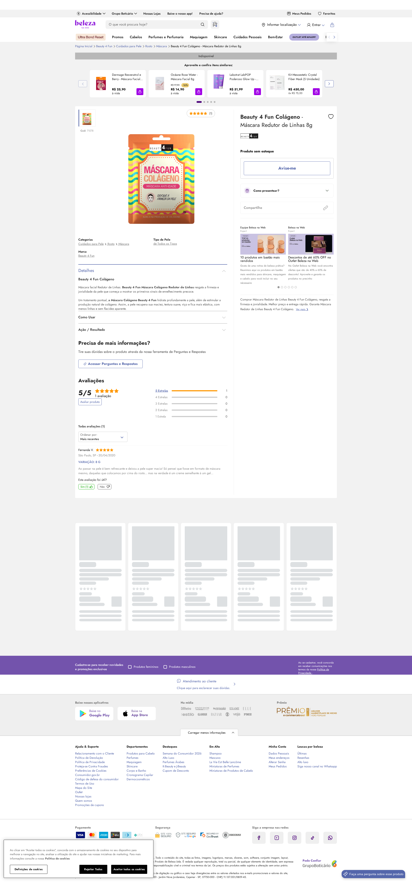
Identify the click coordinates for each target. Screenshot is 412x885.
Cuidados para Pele (129, 46)
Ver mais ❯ (302, 309)
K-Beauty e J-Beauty (174, 766)
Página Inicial (84, 46)
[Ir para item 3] (208, 102)
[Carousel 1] (278, 287)
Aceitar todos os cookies (129, 869)
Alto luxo (302, 762)
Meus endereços (279, 758)
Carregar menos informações (207, 732)
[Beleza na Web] (85, 25)
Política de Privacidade (90, 762)
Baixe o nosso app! (179, 13)
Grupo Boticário (122, 13)
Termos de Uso (84, 783)
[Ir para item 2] (204, 102)
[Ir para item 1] (199, 102)
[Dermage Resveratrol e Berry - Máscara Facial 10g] (100, 84)
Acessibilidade (91, 13)
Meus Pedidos (301, 13)
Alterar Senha (277, 762)
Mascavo (215, 758)
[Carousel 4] (289, 287)
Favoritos (329, 13)
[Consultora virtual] (215, 24)
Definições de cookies (29, 869)
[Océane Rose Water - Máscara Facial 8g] (159, 84)
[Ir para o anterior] (329, 37)
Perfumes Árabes (173, 762)
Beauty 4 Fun (104, 46)
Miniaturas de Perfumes (224, 766)
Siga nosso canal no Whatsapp (317, 766)
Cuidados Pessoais (247, 37)
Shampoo (215, 753)
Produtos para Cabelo (141, 753)
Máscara (162, 46)
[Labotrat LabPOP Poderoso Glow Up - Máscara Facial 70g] (218, 84)
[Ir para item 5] (214, 102)
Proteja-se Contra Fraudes (91, 766)
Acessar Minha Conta (315, 25)
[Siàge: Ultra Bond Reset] (90, 37)
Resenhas (303, 758)
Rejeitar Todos (93, 869)
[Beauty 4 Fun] (249, 137)
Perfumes (132, 758)
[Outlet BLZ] (304, 37)
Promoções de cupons (89, 805)
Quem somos (83, 800)
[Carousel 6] (296, 287)
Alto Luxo (168, 758)
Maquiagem (199, 37)
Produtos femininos (146, 667)
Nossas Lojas (152, 13)
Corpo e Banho (136, 770)
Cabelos (136, 37)
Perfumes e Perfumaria (165, 37)
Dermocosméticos (138, 779)
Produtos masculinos (182, 667)
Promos (117, 37)
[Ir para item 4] (211, 102)
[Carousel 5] (292, 287)
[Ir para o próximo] (334, 37)
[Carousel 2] (282, 287)
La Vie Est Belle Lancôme (225, 762)
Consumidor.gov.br (87, 775)
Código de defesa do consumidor (97, 779)
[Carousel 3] (285, 287)
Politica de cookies (57, 858)
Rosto (149, 46)
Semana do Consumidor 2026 (182, 753)
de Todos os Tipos (165, 243)
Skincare (220, 37)
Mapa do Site (83, 788)
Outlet (78, 792)
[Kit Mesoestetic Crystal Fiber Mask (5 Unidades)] (277, 84)
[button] (139, 91)
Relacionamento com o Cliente (94, 753)
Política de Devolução (89, 758)
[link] (117, 84)
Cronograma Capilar (140, 775)
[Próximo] (329, 83)
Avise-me (287, 168)
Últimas (302, 753)
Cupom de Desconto (176, 770)
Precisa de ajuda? (211, 13)
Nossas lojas (83, 796)
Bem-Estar (275, 37)
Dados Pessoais (279, 753)
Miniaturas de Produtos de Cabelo (231, 770)
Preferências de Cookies (90, 770)
